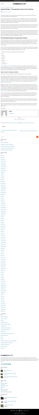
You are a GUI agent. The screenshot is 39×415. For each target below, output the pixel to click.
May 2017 (2, 275)
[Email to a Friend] (20, 119)
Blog (19, 412)
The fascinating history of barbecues (6, 149)
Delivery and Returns (4, 383)
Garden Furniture (4, 391)
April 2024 (2, 179)
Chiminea (2, 320)
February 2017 (3, 281)
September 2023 (3, 192)
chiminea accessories (4, 322)
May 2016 (2, 298)
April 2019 (2, 233)
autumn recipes (23, 122)
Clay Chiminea (3, 331)
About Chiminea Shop (4, 385)
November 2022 (3, 209)
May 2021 (2, 229)
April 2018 (2, 255)
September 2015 (3, 309)
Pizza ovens (3, 348)
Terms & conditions (4, 390)
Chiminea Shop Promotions (5, 329)
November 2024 (3, 166)
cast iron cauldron (4, 90)
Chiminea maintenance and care (6, 327)
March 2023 (3, 201)
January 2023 (3, 205)
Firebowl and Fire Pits (4, 335)
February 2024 (3, 183)
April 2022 (2, 222)
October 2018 (3, 244)
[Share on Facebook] (17, 119)
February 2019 (3, 237)
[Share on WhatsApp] (15, 119)
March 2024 (3, 181)
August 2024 (3, 172)
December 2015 (3, 305)
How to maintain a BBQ (4, 142)
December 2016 (3, 285)
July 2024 (2, 174)
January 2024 (3, 185)
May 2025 (2, 155)
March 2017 (3, 279)
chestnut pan (32, 122)
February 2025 (3, 161)
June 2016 (2, 296)
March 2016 (3, 301)
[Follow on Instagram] (3, 364)
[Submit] (37, 137)
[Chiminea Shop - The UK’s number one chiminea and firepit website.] (19, 4)
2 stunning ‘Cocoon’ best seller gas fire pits (7, 148)
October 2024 (3, 168)
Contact (22, 412)
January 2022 (3, 227)
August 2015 (3, 311)
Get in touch (3, 384)
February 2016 (3, 303)
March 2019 (3, 235)
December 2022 (3, 207)
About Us (16, 412)
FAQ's (2, 388)
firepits (2, 337)
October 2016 (3, 288)
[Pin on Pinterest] (22, 119)
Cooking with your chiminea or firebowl (7, 7)
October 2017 (3, 266)
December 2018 (3, 240)
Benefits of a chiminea (4, 316)
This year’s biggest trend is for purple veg (7, 65)
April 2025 (2, 157)
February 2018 (3, 259)
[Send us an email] (7, 364)
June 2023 (2, 198)
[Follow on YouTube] (10, 364)
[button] (2, 4)
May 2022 (2, 220)
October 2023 (3, 190)
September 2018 (3, 246)
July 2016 (2, 294)
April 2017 (2, 277)
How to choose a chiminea (5, 344)
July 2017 (2, 272)
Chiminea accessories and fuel (5, 324)
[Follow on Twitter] (5, 364)
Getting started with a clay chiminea (6, 342)
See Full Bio (11, 113)
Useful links (3, 386)
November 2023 (3, 188)
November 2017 (3, 264)
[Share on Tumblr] (24, 119)
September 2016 (3, 290)
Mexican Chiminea (4, 346)
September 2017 (3, 268)
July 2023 (2, 196)
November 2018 (3, 242)
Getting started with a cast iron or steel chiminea (9, 340)
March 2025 (3, 159)
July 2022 (2, 216)
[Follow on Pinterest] (8, 364)
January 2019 (3, 238)
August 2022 (3, 214)
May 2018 (2, 253)
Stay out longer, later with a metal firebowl (7, 146)
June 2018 (2, 251)
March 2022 (3, 224)
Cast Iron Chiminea (4, 318)
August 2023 (3, 194)
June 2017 (2, 274)
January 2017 (3, 283)
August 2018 (3, 248)
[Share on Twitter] (18, 119)
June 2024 (2, 175)
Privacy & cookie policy (4, 389)
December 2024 (3, 164)
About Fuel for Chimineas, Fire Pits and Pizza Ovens (28, 130)
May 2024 (2, 177)
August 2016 (3, 292)
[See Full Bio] (13, 113)
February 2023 (3, 203)
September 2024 (3, 170)
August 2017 (3, 270)
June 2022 (2, 218)
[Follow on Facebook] (1, 364)
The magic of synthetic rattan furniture (7, 144)
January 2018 (3, 261)
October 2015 (3, 307)
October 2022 (3, 211)
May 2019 (2, 231)
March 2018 (3, 257)
